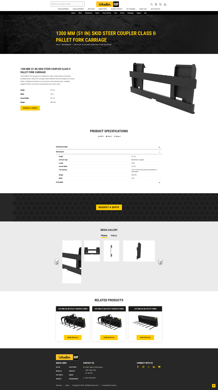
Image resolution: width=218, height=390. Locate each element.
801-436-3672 (90, 378)
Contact (72, 371)
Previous (56, 261)
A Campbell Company (109, 385)
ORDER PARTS (103, 9)
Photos (104, 235)
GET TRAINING (130, 9)
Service (58, 379)
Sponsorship (73, 379)
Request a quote (30, 108)
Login (165, 4)
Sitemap (59, 385)
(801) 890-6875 (155, 9)
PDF (101, 136)
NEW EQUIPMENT (63, 9)
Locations (72, 367)
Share (118, 136)
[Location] (156, 4)
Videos (114, 235)
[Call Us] (152, 4)
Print (109, 136)
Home (58, 44)
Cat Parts (59, 375)
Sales (58, 367)
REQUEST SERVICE (116, 9)
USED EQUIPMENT (78, 9)
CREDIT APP (143, 9)
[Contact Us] (160, 4)
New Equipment (66, 44)
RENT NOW (91, 9)
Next (160, 261)
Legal (67, 385)
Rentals (59, 371)
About (71, 375)
